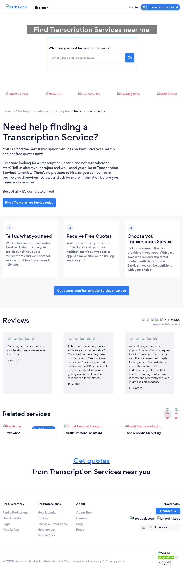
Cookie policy (92, 561)
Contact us (168, 511)
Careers (81, 518)
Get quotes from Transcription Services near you (91, 291)
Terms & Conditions (65, 561)
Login (7, 524)
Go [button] (130, 57)
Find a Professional (16, 512)
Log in (133, 7)
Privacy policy (115, 561)
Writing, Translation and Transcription (44, 111)
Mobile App (11, 530)
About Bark (84, 512)
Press (80, 530)
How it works (12, 518)
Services (9, 111)
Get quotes (91, 461)
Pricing (43, 518)
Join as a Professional (53, 524)
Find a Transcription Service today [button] (29, 202)
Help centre (46, 530)
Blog (79, 524)
